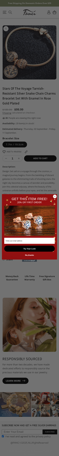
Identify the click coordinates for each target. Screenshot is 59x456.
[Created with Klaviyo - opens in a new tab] (29, 261)
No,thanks (29, 255)
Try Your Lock (29, 249)
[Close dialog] (55, 196)
